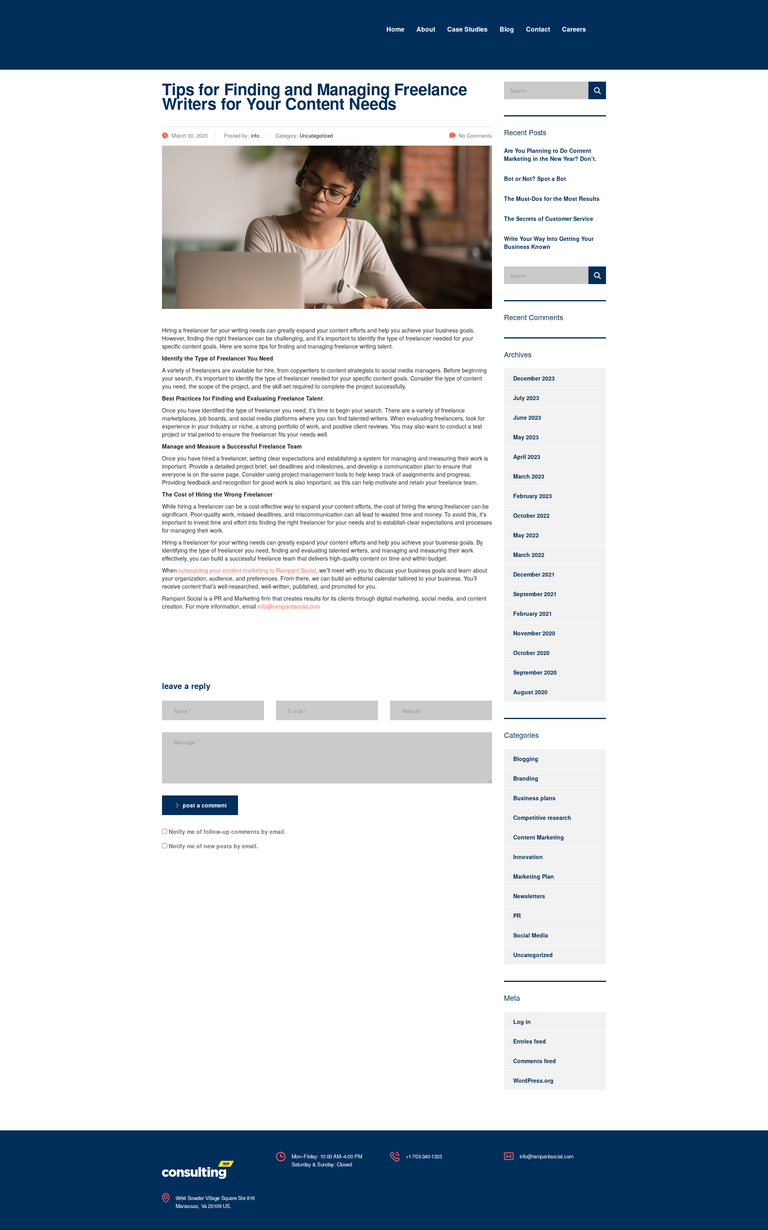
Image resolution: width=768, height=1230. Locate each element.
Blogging (525, 759)
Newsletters (529, 896)
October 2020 (531, 653)
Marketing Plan (533, 876)
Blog (507, 29)
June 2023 (527, 417)
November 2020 (534, 633)
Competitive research (542, 817)
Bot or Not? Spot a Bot (535, 178)
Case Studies (467, 29)
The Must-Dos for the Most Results (552, 198)
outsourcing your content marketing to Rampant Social (247, 570)
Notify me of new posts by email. (213, 846)
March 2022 (528, 555)
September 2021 (535, 594)
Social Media (530, 935)
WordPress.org (533, 1080)
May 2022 (526, 535)
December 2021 (534, 574)
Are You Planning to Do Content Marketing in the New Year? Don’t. (550, 154)
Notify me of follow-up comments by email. (227, 831)
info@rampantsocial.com (289, 606)
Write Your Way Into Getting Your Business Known (549, 242)
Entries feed (529, 1041)
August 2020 (530, 692)
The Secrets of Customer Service (548, 218)
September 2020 (535, 672)
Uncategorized (533, 955)
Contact (538, 29)
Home (395, 29)
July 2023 (526, 398)
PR (517, 915)
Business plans (534, 798)
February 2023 (532, 496)
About (425, 29)
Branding (525, 778)
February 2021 (532, 613)
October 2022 (531, 515)
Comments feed (534, 1061)
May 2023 (526, 437)
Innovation (528, 857)
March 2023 (528, 476)
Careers (574, 29)
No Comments (475, 135)
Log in (522, 1022)
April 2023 (526, 457)
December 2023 (534, 378)
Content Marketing (538, 837)
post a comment (205, 805)
